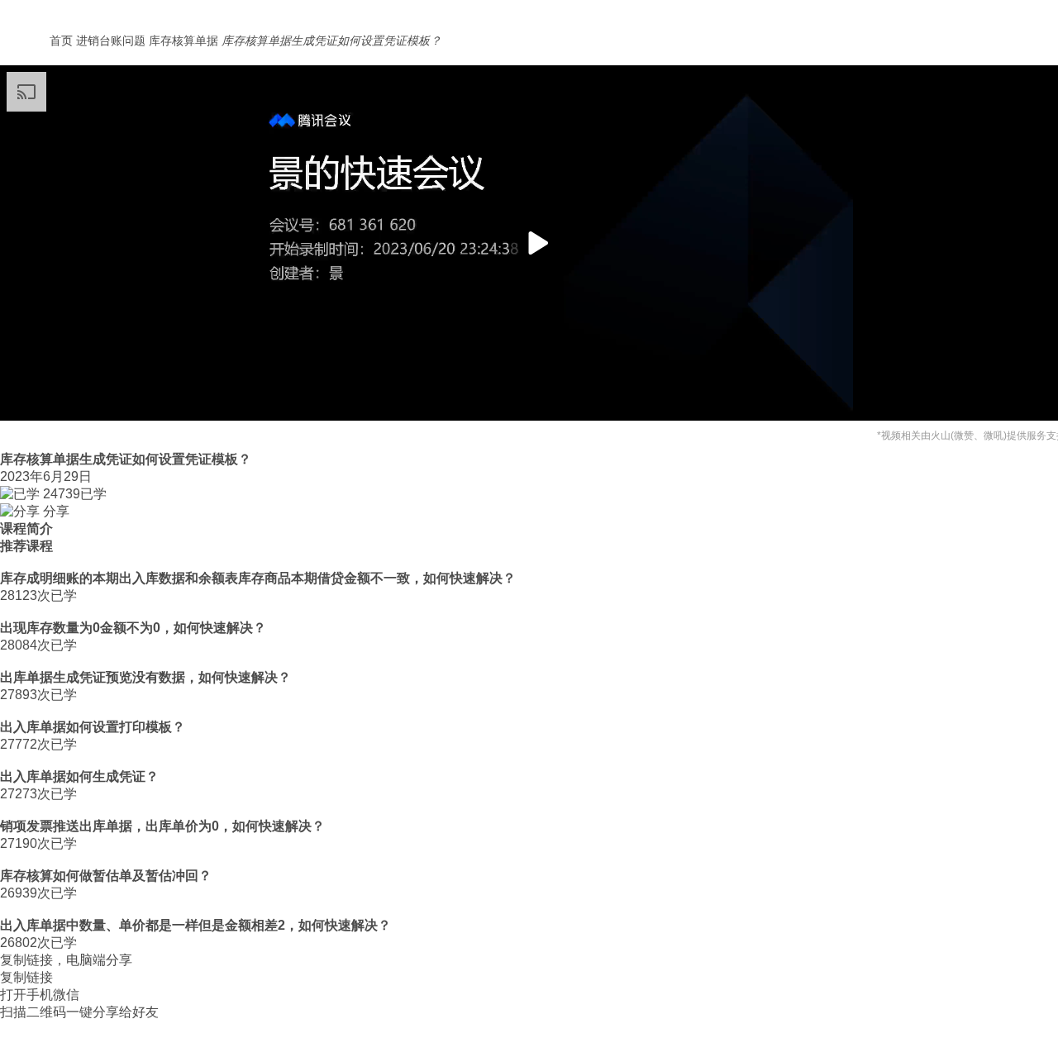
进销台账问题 (110, 40)
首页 (61, 40)
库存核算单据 (183, 40)
